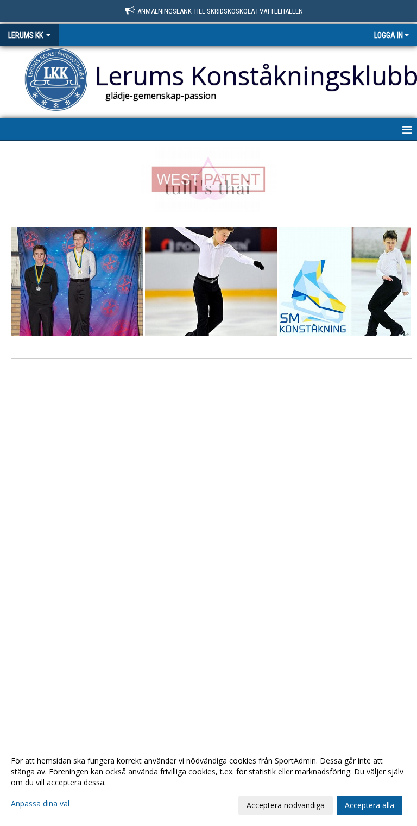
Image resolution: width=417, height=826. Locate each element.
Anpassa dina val (40, 804)
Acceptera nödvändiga (286, 805)
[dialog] (208, 782)
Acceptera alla (369, 805)
